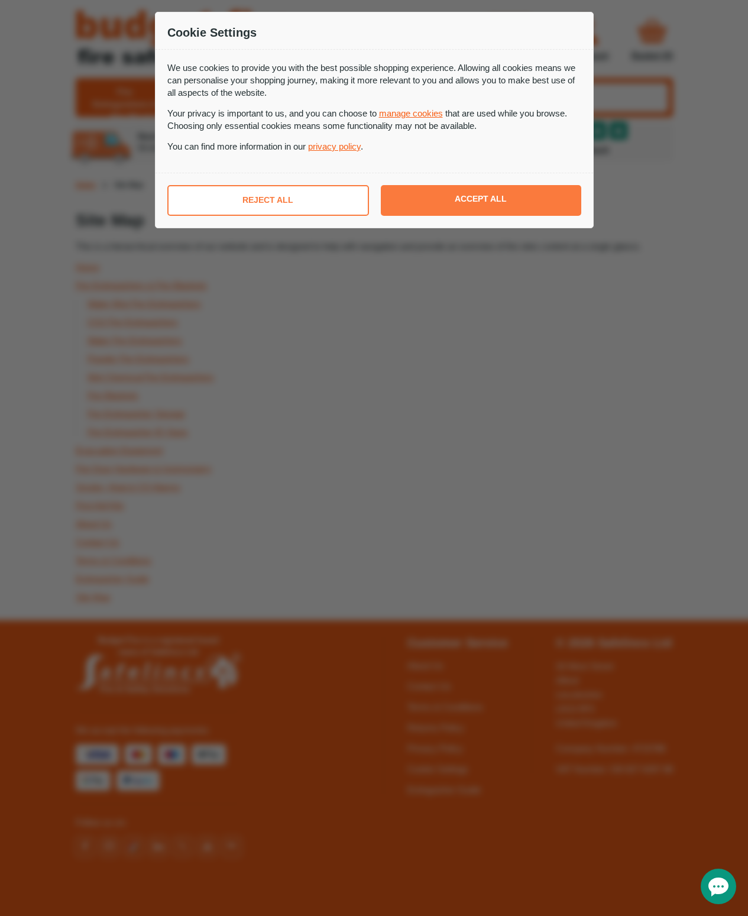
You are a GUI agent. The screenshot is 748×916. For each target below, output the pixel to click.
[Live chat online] (718, 886)
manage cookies (411, 113)
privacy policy (334, 146)
